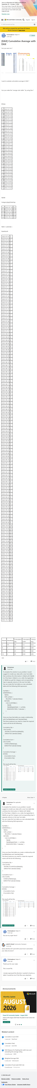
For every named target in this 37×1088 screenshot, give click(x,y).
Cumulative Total (10, 1043)
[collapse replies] (18, 801)
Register (28, 19)
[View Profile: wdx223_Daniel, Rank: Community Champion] (3, 945)
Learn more (21, 30)
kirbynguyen (15, 1060)
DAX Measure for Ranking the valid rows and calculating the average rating (18, 1051)
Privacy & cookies (16, 1079)
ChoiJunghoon (10, 34)
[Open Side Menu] (2, 20)
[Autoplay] (15, 1024)
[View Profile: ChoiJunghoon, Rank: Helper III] (3, 35)
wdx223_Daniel (10, 944)
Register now (6, 14)
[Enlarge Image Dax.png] (18, 62)
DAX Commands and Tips (8, 24)
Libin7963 (14, 1045)
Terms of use (25, 1079)
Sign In (33, 19)
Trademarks (4, 1082)
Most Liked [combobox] (31, 797)
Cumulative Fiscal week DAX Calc (14, 1065)
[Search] (23, 20)
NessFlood (14, 1039)
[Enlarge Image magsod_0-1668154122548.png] (18, 773)
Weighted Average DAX (12, 1058)
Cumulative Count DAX (11, 1037)
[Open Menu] (34, 24)
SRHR (14, 1054)
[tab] (18, 1024)
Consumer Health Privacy (23, 1084)
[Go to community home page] (13, 20)
